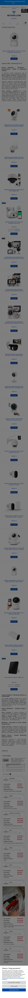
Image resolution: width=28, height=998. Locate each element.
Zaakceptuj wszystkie (14, 989)
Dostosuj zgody (14, 986)
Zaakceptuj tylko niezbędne (14, 982)
